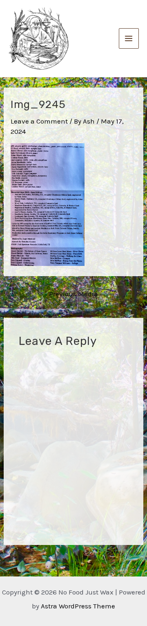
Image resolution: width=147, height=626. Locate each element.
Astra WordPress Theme (78, 606)
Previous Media (73, 293)
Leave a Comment (39, 121)
